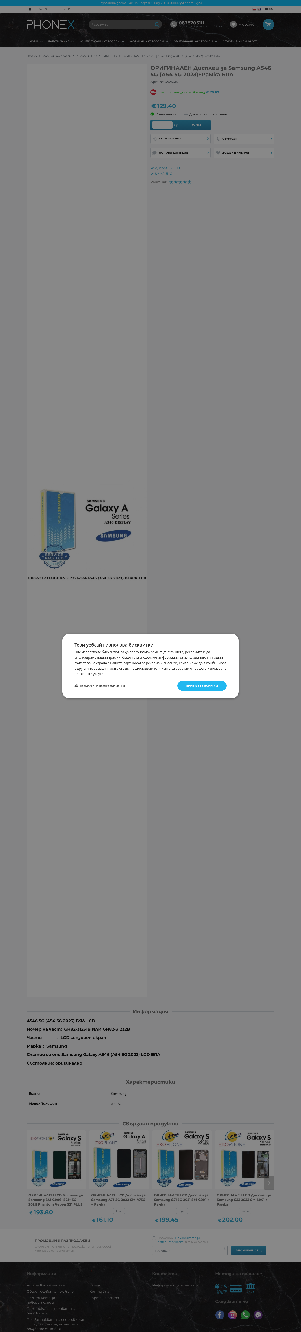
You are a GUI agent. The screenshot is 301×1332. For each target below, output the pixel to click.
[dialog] (150, 666)
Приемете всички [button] (202, 685)
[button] (99, 685)
